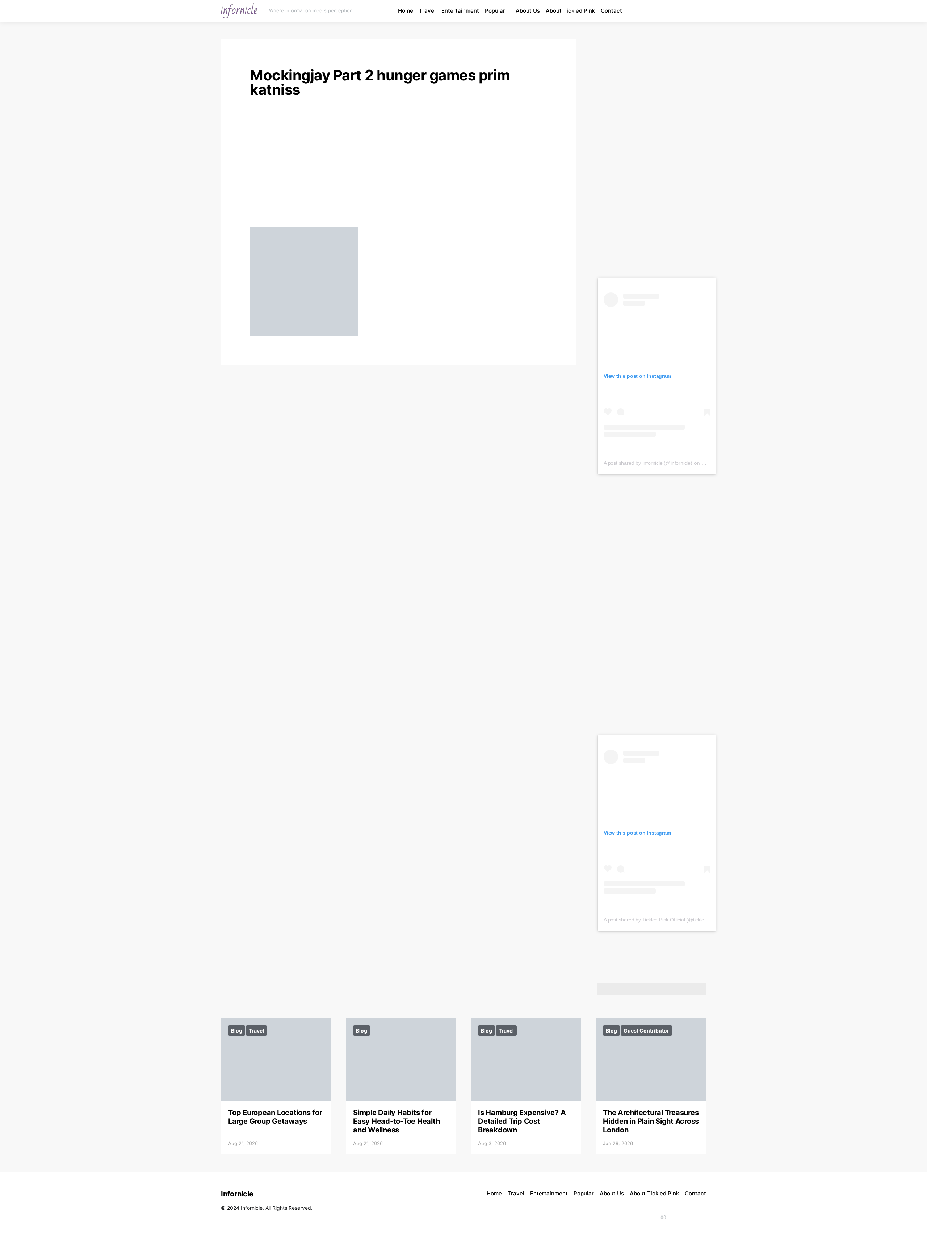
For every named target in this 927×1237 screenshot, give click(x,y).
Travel (427, 10)
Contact (611, 10)
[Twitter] (698, 1213)
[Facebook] (686, 11)
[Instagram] (670, 11)
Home (405, 10)
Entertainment (460, 10)
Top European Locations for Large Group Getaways (275, 1117)
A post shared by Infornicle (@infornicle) (648, 463)
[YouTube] (678, 11)
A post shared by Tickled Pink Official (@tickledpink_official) (669, 920)
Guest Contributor (646, 1030)
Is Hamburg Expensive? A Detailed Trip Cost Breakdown (522, 1121)
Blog (236, 1030)
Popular (495, 10)
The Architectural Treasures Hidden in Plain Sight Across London (651, 1121)
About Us (528, 10)
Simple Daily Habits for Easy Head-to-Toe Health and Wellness (396, 1121)
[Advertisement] (398, 165)
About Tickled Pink (570, 10)
